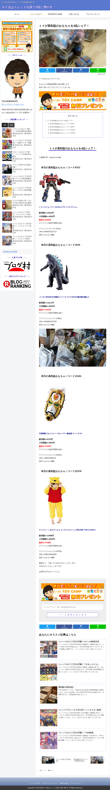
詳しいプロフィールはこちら (13, 104)
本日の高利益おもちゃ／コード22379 (62, 133)
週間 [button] (4, 125)
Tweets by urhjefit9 (10, 251)
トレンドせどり (35, 783)
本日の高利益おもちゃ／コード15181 (62, 130)
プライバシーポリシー (50, 783)
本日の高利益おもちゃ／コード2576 (62, 127)
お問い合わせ (64, 783)
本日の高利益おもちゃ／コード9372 (62, 124)
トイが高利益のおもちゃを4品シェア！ (60, 120)
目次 (69, 116)
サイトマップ (75, 783)
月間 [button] (11, 125)
